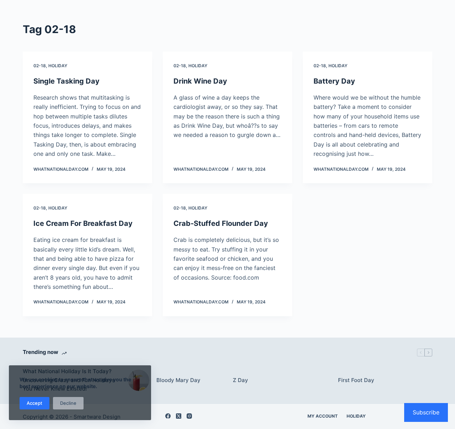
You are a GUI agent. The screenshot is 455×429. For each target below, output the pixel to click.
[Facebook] (168, 416)
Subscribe (426, 412)
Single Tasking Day (66, 81)
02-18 (39, 65)
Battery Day (334, 81)
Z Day (240, 380)
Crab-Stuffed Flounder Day (220, 223)
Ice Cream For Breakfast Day (83, 223)
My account (322, 416)
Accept (34, 403)
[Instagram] (189, 416)
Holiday (57, 65)
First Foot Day (356, 380)
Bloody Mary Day (178, 380)
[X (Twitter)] (178, 416)
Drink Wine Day (200, 81)
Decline (68, 403)
